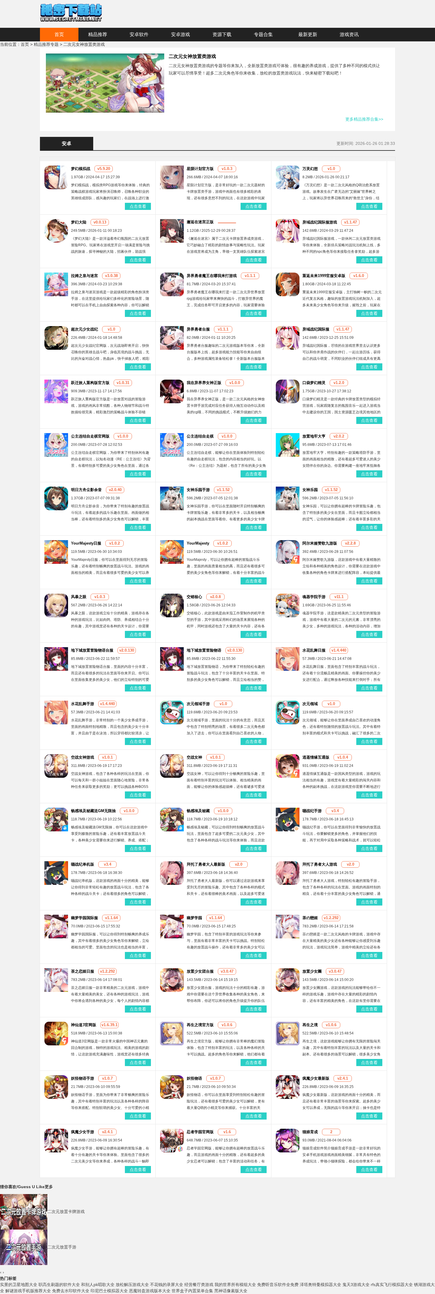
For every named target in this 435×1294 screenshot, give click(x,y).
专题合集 (263, 34)
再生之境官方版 (200, 1025)
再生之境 (310, 1025)
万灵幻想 (310, 168)
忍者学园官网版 (200, 1132)
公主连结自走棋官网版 (90, 436)
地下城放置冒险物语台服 (92, 650)
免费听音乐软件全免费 (278, 1284)
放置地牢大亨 (314, 436)
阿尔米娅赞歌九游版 (319, 543)
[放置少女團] (287, 979)
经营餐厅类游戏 (198, 1284)
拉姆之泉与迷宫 (84, 275)
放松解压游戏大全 (132, 1284)
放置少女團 (312, 971)
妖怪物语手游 (82, 1078)
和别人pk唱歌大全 (98, 1284)
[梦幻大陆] (56, 230)
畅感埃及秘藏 (198, 811)
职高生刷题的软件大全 (59, 1284)
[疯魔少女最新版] (287, 1086)
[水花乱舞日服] (287, 658)
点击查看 (138, 206)
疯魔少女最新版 (315, 1078)
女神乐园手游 (198, 490)
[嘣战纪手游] (287, 819)
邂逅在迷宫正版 (200, 222)
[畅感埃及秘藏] (172, 819)
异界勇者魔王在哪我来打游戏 (212, 275)
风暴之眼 (78, 597)
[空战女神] (172, 765)
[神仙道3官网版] (56, 1033)
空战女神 (194, 757)
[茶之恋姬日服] (56, 979)
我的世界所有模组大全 (235, 1284)
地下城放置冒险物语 (204, 650)
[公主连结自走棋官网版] (56, 444)
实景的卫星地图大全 (18, 1284)
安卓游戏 (180, 34)
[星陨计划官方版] (172, 177)
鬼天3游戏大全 (356, 1284)
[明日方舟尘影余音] (56, 498)
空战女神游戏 (82, 757)
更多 (49, 1186)
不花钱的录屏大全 (166, 1284)
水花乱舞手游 (82, 704)
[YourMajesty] (172, 551)
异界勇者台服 (198, 329)
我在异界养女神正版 (204, 382)
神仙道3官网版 (83, 1025)
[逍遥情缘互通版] (287, 765)
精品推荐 (97, 34)
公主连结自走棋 (200, 436)
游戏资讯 (349, 34)
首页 (59, 34)
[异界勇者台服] (172, 337)
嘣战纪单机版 (82, 864)
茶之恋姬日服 (82, 971)
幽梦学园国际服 (84, 918)
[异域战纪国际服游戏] (287, 230)
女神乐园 (310, 490)
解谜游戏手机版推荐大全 (28, 1290)
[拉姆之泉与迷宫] (56, 284)
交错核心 (194, 597)
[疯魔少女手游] (56, 1140)
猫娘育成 (310, 1132)
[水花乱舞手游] (56, 712)
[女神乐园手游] (172, 498)
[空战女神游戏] (56, 765)
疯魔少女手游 (82, 1132)
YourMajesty (198, 543)
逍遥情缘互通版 (315, 757)
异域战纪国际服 (315, 329)
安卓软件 (139, 34)
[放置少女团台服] (172, 979)
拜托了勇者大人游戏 (319, 864)
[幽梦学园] (172, 926)
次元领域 (310, 704)
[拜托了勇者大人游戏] (287, 872)
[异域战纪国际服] (287, 337)
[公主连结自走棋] (172, 444)
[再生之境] (287, 1033)
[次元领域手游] (172, 712)
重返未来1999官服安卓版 (323, 275)
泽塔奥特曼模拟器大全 (320, 1284)
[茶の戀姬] (287, 926)
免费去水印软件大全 (70, 1290)
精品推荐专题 (46, 44)
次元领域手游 (198, 704)
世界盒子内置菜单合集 (192, 1290)
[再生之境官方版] (172, 1033)
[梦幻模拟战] (56, 177)
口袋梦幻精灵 (314, 382)
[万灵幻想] (287, 177)
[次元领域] (287, 712)
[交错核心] (172, 605)
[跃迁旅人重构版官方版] (56, 391)
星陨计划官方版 (200, 168)
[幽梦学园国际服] (56, 926)
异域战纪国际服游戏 (319, 222)
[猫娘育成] (287, 1140)
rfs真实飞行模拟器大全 (392, 1284)
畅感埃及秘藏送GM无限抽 (93, 811)
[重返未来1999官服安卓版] (287, 284)
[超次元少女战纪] (56, 337)
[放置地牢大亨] (287, 444)
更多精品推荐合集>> (364, 119)
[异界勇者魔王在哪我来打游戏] (172, 284)
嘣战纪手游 (312, 811)
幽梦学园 (194, 918)
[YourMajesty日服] (56, 551)
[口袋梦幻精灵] (287, 391)
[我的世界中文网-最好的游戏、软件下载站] (71, 12)
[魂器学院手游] (287, 605)
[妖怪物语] (172, 1086)
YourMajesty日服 (86, 543)
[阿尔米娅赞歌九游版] (287, 551)
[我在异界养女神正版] (172, 391)
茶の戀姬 (310, 918)
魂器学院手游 (314, 597)
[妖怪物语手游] (56, 1086)
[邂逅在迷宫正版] (172, 230)
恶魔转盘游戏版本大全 (149, 1290)
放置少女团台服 (200, 971)
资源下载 (221, 34)
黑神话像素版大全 (230, 1290)
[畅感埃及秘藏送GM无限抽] (56, 819)
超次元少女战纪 (84, 329)
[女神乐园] (287, 498)
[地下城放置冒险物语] (172, 658)
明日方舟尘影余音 (86, 490)
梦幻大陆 (78, 222)
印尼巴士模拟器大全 (109, 1290)
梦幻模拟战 (80, 168)
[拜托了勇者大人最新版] (172, 872)
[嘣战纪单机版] (56, 872)
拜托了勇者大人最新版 (206, 864)
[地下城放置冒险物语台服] (56, 658)
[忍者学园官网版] (172, 1140)
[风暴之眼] (56, 605)
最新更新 (307, 34)
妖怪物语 (194, 1078)
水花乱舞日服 (314, 650)
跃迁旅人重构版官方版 (90, 382)
